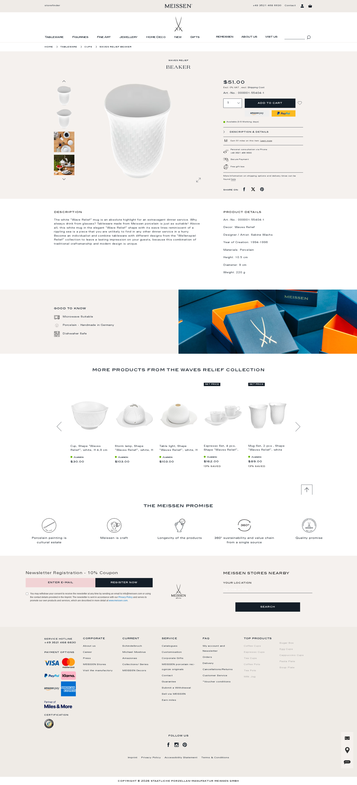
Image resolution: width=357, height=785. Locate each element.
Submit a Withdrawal (176, 688)
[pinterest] (187, 744)
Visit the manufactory (98, 671)
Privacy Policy (125, 597)
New (178, 37)
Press (87, 658)
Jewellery (128, 37)
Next (297, 426)
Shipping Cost (256, 88)
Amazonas (129, 658)
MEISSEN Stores (94, 664)
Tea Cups (250, 658)
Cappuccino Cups (291, 655)
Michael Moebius (134, 652)
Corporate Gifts (172, 658)
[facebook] (170, 744)
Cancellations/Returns (218, 669)
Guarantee (169, 682)
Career (87, 652)
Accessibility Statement (181, 758)
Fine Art (104, 37)
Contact (290, 5)
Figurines (80, 37)
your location (237, 583)
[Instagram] (178, 744)
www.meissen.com (118, 600)
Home (49, 47)
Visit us (271, 37)
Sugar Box (286, 643)
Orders (207, 657)
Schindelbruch (132, 646)
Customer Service (215, 676)
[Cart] (310, 6)
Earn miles (169, 700)
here (233, 179)
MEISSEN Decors (134, 671)
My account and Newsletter (214, 648)
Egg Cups (286, 649)
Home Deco (156, 37)
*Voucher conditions (217, 682)
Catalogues (169, 646)
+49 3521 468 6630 (267, 5)
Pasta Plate (287, 661)
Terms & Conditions (215, 758)
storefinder (52, 5)
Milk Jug (250, 677)
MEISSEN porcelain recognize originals (178, 667)
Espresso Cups (254, 652)
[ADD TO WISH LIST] (300, 103)
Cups (88, 47)
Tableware (54, 37)
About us (249, 37)
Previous (59, 426)
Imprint (133, 758)
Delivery (208, 663)
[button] (64, 118)
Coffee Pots (252, 664)
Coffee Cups (252, 646)
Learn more (266, 141)
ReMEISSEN (224, 37)
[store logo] (178, 6)
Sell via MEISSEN (174, 694)
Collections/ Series (135, 664)
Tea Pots (250, 671)
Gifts (195, 37)
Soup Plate (287, 668)
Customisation (172, 652)
